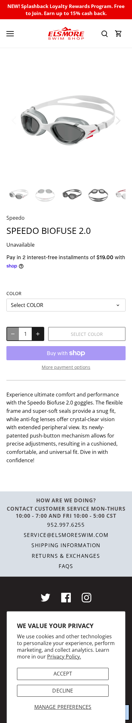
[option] (66, 120)
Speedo (15, 217)
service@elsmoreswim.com (66, 535)
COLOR (13, 293)
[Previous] (14, 120)
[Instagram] (86, 597)
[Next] (118, 120)
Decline (62, 690)
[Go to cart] (118, 33)
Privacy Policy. (64, 656)
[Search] (104, 33)
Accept (63, 673)
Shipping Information (66, 545)
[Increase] (38, 334)
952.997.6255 (66, 524)
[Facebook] (66, 597)
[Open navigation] (10, 33)
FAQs (66, 566)
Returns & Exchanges (66, 555)
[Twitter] (45, 597)
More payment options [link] (66, 367)
